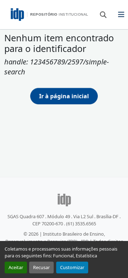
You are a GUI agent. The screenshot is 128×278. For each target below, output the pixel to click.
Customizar (72, 267)
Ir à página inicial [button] (64, 96)
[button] (99, 14)
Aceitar (16, 267)
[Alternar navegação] (121, 14)
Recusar (41, 267)
